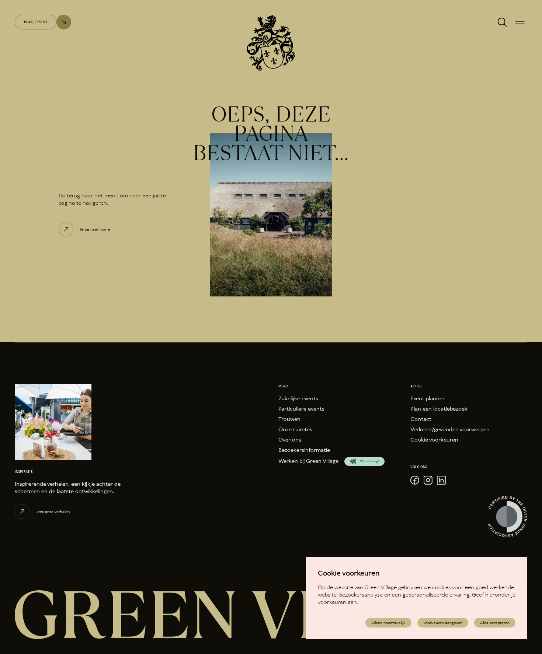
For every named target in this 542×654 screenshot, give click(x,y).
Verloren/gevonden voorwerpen (450, 429)
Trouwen (289, 419)
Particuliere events (301, 408)
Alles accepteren (495, 622)
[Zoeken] (502, 22)
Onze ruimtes (295, 429)
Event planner (427, 398)
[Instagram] (428, 480)
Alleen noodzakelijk (388, 622)
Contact (420, 419)
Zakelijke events (298, 398)
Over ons (289, 439)
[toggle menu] (520, 22)
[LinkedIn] (441, 480)
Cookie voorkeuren (434, 439)
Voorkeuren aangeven (442, 622)
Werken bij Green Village (308, 461)
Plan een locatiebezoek (439, 408)
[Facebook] (414, 480)
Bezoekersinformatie (304, 450)
